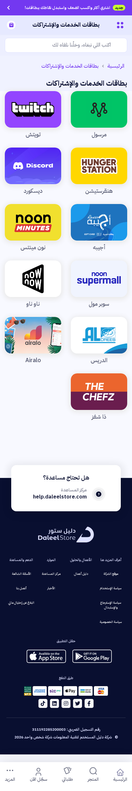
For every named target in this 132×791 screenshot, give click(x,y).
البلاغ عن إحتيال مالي (21, 602)
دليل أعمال (81, 573)
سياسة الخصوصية (111, 621)
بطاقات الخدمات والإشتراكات (70, 66)
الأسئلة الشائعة (21, 573)
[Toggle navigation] (120, 25)
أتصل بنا (21, 588)
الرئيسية (115, 66)
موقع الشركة (110, 573)
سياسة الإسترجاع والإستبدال (110, 605)
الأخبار (51, 588)
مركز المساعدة (51, 573)
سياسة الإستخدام (110, 588)
